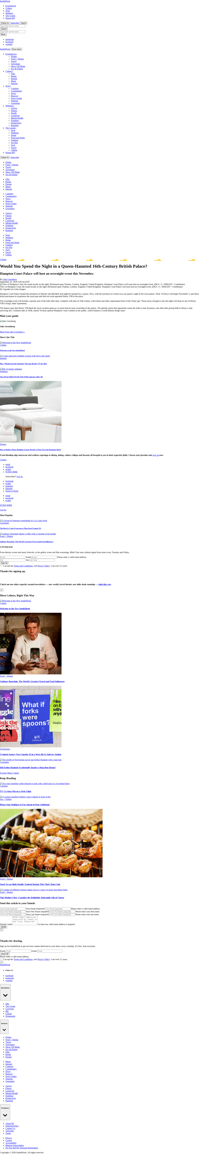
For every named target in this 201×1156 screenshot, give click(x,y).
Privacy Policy (43, 566)
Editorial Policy (12, 1126)
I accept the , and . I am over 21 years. (35, 566)
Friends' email (6, 924)
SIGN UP (4, 954)
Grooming (15, 103)
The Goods (10, 16)
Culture (8, 8)
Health (14, 113)
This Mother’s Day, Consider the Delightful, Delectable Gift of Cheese (32, 897)
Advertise (9, 1131)
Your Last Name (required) (37, 914)
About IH (9, 1123)
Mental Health (17, 118)
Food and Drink (18, 138)
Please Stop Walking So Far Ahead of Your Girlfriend (24, 804)
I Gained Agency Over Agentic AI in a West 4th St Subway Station (30, 754)
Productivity (16, 123)
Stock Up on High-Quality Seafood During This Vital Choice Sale (30, 884)
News (13, 93)
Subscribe (15, 23)
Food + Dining (17, 59)
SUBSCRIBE (11, 472)
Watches (14, 101)
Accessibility (11, 1143)
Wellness (9, 13)
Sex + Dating (5, 799)
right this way (104, 584)
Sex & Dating (17, 69)
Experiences (10, 6)
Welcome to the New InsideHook (12, 350)
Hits (7, 1004)
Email (28, 557)
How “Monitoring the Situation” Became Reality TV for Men (23, 364)
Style (7, 11)
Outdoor (14, 140)
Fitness (14, 111)
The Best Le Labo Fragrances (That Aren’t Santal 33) (20, 528)
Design (14, 78)
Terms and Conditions (23, 566)
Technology (5, 749)
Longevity (15, 115)
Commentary (16, 91)
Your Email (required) (35, 909)
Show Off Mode (18, 66)
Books (14, 76)
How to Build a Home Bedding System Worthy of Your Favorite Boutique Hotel (30, 450)
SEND (3, 927)
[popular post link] (23, 520)
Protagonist (10, 1016)
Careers (8, 1140)
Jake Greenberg (10, 279)
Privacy (8, 1138)
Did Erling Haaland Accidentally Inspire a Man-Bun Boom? (28, 767)
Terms (8, 1133)
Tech (13, 145)
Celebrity (15, 88)
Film (13, 74)
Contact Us (10, 1128)
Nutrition (15, 120)
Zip (27, 560)
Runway (14, 96)
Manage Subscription (14, 1145)
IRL (7, 1011)
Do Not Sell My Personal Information (21, 1148)
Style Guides (16, 98)
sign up (155, 455)
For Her (14, 143)
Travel (13, 61)
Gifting (14, 150)
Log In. (20, 476)
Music (13, 81)
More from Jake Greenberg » (12, 332)
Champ (8, 1014)
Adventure (15, 64)
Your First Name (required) (37, 911)
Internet (14, 83)
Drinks (14, 56)
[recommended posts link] (15, 601)
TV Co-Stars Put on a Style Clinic (15, 791)
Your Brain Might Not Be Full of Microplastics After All (21, 377)
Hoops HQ (10, 18)
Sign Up (4, 563)
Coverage (9, 1009)
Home (13, 135)
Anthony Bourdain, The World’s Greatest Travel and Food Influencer (26, 542)
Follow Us (5, 23)
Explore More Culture (9, 773)
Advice (14, 108)
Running (14, 125)
